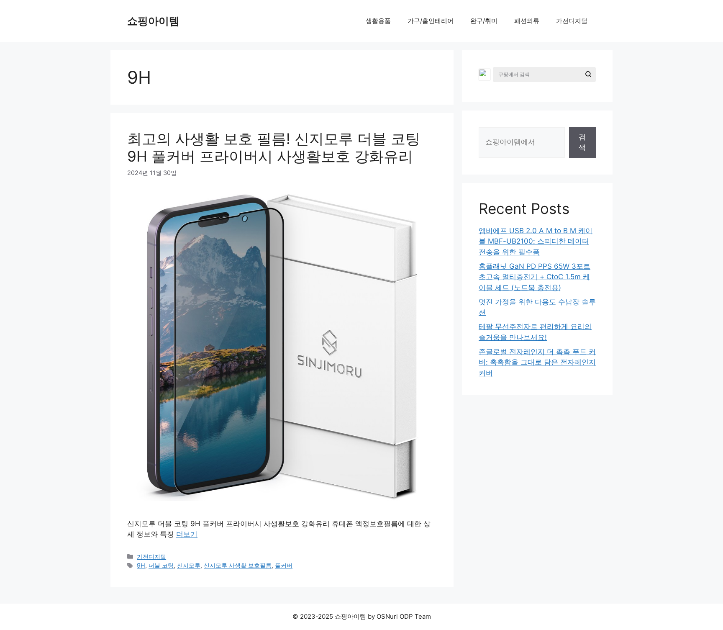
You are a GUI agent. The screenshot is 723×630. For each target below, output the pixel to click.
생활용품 (378, 21)
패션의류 (526, 21)
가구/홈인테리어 (431, 21)
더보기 (186, 534)
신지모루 (188, 565)
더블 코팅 (161, 565)
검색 (582, 142)
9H (141, 565)
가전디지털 (571, 21)
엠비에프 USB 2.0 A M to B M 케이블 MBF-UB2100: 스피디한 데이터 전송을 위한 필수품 (535, 241)
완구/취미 (483, 21)
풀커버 (283, 565)
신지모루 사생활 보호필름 (238, 565)
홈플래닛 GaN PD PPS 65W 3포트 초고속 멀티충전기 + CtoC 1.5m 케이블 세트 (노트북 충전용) (534, 277)
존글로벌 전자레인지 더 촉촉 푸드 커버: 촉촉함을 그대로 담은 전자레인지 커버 (537, 362)
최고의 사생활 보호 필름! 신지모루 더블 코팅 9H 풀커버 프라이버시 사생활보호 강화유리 (273, 147)
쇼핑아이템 (153, 21)
